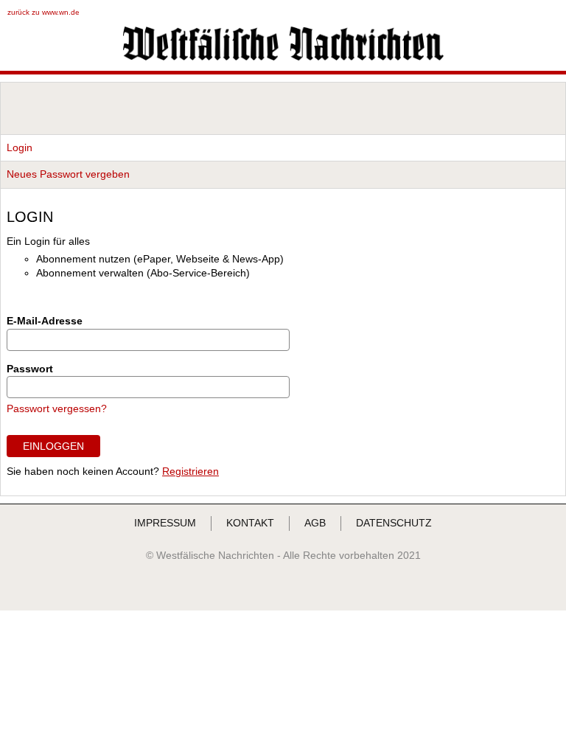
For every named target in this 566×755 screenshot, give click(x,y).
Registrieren (190, 471)
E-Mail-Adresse (45, 321)
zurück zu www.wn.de (43, 12)
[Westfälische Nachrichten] (283, 57)
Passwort (30, 369)
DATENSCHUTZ (394, 523)
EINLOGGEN (53, 446)
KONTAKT (250, 523)
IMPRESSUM (165, 523)
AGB (315, 523)
